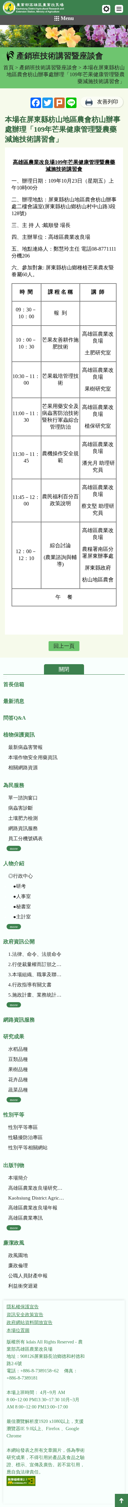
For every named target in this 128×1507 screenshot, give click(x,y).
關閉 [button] (64, 669)
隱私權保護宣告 (23, 1306)
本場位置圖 (18, 1330)
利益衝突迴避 (23, 1286)
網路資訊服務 (23, 828)
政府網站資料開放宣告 (30, 1322)
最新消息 (13, 701)
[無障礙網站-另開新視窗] (21, 1481)
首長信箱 (13, 684)
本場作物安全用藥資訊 (32, 757)
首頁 (8, 67)
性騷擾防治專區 (25, 1137)
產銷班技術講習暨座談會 (48, 67)
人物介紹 (13, 863)
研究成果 (13, 1036)
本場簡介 (18, 1178)
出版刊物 (13, 1165)
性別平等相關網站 (28, 1147)
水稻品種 (18, 1049)
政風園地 (18, 1255)
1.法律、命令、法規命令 (34, 954)
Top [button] (121, 1500)
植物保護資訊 (19, 734)
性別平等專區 (23, 1127)
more (14, 848)
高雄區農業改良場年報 (32, 1207)
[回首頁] (36, 9)
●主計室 (19, 916)
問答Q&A (14, 718)
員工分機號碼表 (25, 838)
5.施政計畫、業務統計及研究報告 (36, 995)
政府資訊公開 (19, 941)
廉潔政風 (13, 1243)
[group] (64, 36)
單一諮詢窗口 (23, 797)
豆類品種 (18, 1059)
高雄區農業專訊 (25, 1218)
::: (4, 55)
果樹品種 (18, 1069)
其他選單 (106, 9)
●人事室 (19, 896)
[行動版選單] (119, 9)
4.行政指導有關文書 (30, 984)
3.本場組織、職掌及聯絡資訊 (36, 974)
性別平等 (13, 1114)
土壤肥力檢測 (23, 818)
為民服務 (13, 785)
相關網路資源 (23, 767)
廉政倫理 (18, 1265)
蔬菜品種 (18, 1089)
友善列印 (107, 101)
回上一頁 (64, 646)
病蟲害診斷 (20, 808)
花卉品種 (18, 1079)
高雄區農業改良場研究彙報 (36, 1188)
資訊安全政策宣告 (25, 1314)
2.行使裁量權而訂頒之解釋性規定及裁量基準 (36, 964)
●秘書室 (19, 906)
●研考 (17, 886)
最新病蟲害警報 (25, 747)
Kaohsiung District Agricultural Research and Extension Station (36, 1198)
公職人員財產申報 (28, 1275)
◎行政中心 (20, 876)
